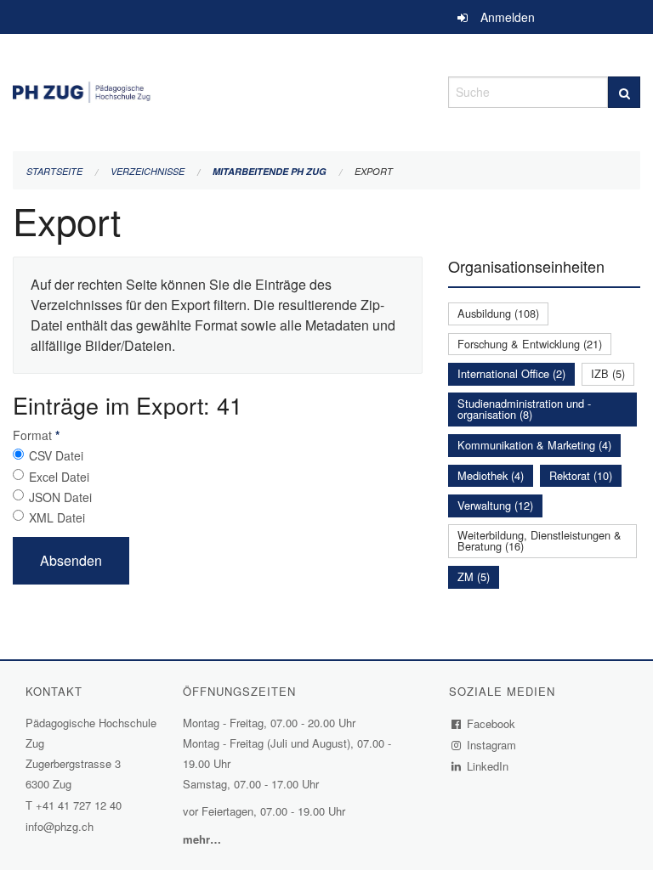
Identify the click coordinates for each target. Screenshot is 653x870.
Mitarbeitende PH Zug (269, 171)
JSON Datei (60, 497)
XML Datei (57, 517)
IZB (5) (608, 373)
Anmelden (507, 16)
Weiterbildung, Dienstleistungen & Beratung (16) (539, 540)
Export (374, 171)
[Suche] (624, 92)
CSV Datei (56, 455)
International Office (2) (511, 373)
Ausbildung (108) (498, 313)
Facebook (491, 723)
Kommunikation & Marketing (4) (534, 445)
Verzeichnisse (148, 171)
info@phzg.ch (60, 826)
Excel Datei (59, 476)
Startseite (54, 171)
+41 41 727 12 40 (79, 805)
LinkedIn (488, 766)
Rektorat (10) (580, 475)
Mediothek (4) (490, 475)
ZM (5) (473, 576)
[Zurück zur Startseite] (218, 89)
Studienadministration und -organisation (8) (524, 408)
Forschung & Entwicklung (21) (529, 344)
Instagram (491, 745)
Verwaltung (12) (495, 505)
